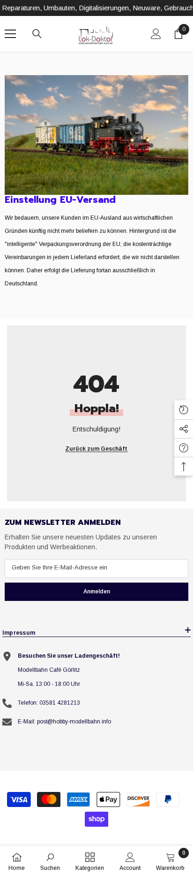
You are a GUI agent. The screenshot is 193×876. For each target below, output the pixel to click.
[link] (96, 135)
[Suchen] (37, 33)
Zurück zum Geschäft (96, 449)
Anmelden (96, 591)
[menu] (10, 33)
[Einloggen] (156, 34)
